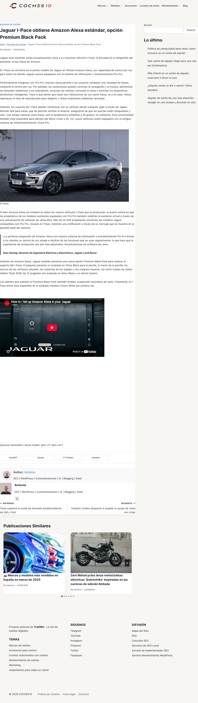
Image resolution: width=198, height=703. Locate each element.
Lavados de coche (149, 5)
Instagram (76, 640)
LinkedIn (96, 457)
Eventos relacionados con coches (28, 655)
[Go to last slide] (8, 563)
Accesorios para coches (23, 650)
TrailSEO (39, 626)
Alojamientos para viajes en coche (29, 670)
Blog (185, 5)
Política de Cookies (49, 694)
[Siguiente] (127, 563)
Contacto (83, 694)
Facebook (76, 655)
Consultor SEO (140, 640)
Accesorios (131, 5)
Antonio (7, 49)
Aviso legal (69, 694)
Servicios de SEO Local (145, 645)
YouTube (75, 635)
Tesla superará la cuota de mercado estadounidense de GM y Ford (31, 508)
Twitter (74, 650)
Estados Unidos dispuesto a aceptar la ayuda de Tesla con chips (103, 508)
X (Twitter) (68, 457)
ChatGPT (13, 457)
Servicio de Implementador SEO (150, 650)
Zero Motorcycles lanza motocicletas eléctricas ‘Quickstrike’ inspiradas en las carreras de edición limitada (99, 580)
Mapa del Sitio (140, 630)
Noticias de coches (10, 24)
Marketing (15, 665)
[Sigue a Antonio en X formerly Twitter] (16, 498)
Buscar (148, 25)
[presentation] (34, 552)
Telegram (75, 630)
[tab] (62, 596)
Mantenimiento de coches (24, 660)
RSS (134, 635)
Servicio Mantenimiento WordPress (152, 655)
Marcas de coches (19, 645)
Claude (40, 457)
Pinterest (75, 645)
